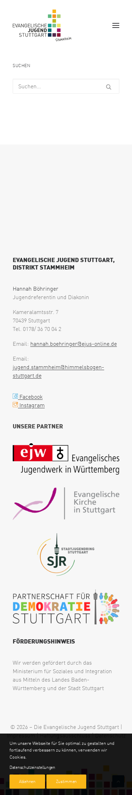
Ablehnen (27, 781)
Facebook (30, 396)
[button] (116, 25)
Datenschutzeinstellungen (32, 767)
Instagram (31, 405)
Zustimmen (66, 781)
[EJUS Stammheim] (42, 25)
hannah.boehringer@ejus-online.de (73, 343)
